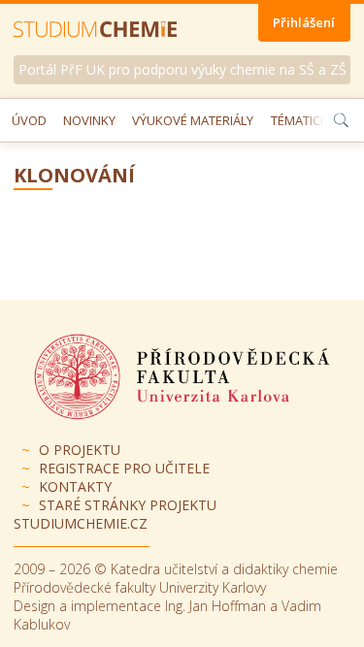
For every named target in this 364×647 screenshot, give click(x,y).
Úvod (29, 120)
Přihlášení (304, 22)
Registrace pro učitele (124, 468)
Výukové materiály (192, 120)
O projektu (79, 449)
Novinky (89, 120)
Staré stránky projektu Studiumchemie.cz (115, 514)
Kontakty (75, 486)
